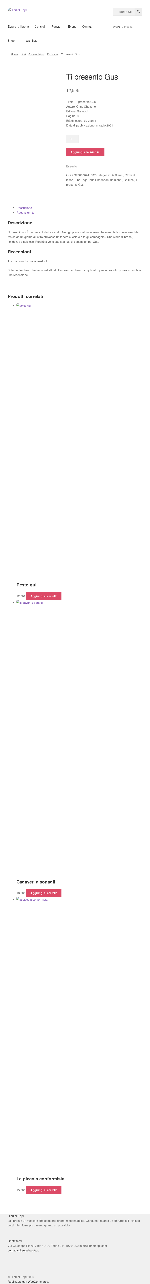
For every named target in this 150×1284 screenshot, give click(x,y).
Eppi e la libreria (18, 26)
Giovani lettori (36, 54)
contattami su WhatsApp (23, 1250)
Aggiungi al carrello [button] (43, 596)
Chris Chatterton (98, 180)
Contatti (87, 26)
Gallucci (129, 180)
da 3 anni (116, 180)
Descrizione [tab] (24, 208)
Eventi (72, 26)
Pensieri (56, 26)
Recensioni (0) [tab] (25, 212)
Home (14, 54)
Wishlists (31, 40)
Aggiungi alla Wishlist (85, 152)
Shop (11, 40)
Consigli (40, 26)
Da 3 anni (52, 54)
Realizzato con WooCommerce (28, 1281)
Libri (23, 54)
